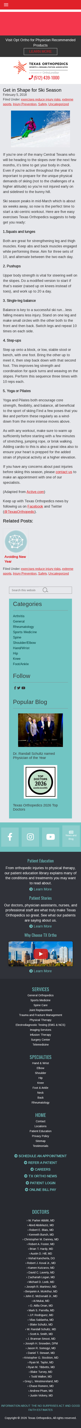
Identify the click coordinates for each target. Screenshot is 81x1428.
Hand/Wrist (21, 648)
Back (41, 1097)
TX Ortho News (42, 1176)
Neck (40, 1092)
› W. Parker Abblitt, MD (40, 1220)
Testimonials (40, 1145)
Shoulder (40, 1073)
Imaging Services (40, 1029)
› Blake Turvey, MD (40, 1371)
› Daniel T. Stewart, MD (40, 1352)
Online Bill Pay (42, 1190)
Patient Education (41, 1131)
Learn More (40, 51)
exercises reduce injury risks (41, 99)
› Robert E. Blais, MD (41, 1229)
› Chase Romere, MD (40, 1386)
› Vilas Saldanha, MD (41, 1319)
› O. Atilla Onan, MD (40, 1305)
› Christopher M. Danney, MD (40, 1239)
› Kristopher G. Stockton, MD (40, 1357)
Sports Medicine (25, 632)
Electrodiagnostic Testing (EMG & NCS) (40, 1024)
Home (40, 1114)
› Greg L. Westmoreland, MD (40, 1381)
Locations (41, 1126)
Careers (42, 1169)
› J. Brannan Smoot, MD (40, 1338)
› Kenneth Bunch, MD (40, 1234)
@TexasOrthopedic (19, 512)
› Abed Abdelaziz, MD (40, 1225)
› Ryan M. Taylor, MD (40, 1362)
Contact (40, 1121)
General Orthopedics (41, 995)
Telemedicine (40, 1044)
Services (40, 989)
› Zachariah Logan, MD (40, 1277)
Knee (16, 659)
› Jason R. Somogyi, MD (41, 1348)
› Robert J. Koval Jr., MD (40, 1263)
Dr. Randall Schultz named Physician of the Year (34, 756)
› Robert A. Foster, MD (40, 1244)
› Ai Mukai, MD (40, 1300)
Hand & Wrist (40, 1063)
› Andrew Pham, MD (40, 1390)
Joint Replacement (40, 1010)
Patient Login (42, 1183)
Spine (17, 637)
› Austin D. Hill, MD (40, 1253)
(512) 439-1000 (46, 77)
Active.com (35, 492)
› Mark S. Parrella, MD (40, 1310)
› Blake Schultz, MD (40, 1324)
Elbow (40, 1068)
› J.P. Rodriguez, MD (40, 1315)
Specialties (41, 1056)
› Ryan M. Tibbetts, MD (40, 1367)
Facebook (35, 506)
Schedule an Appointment (42, 1156)
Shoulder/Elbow (24, 643)
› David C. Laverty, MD (40, 1272)
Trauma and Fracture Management (40, 1015)
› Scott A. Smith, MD (40, 1334)
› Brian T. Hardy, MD (40, 1248)
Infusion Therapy (40, 1034)
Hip (15, 653)
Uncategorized (58, 104)
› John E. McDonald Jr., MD (40, 1296)
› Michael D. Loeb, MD (40, 1282)
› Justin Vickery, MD (40, 1395)
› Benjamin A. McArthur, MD (40, 1291)
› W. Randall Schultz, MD (40, 1329)
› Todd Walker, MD (40, 1376)
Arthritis (19, 616)
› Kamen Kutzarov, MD (40, 1267)
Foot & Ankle (40, 1087)
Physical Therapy (41, 1020)
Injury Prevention (25, 104)
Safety (42, 104)
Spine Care (41, 1005)
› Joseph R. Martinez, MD (40, 1286)
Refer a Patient (42, 1163)
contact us (64, 472)
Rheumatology (23, 627)
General (19, 621)
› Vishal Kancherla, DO (40, 1258)
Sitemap (41, 1141)
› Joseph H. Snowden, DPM (40, 1343)
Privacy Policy (40, 1136)
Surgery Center (40, 1039)
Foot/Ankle (21, 664)
